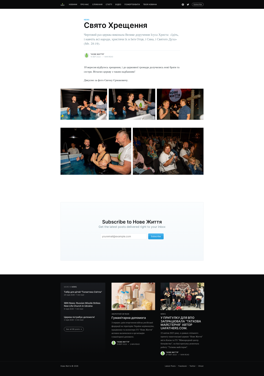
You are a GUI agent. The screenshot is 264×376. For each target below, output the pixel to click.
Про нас (84, 4)
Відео (118, 4)
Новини (73, 4)
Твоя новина (150, 4)
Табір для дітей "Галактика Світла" (83, 291)
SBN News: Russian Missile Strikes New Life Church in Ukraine (82, 304)
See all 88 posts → (74, 329)
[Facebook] (182, 4)
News (86, 20)
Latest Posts (170, 366)
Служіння (97, 4)
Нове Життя (66, 366)
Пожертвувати (132, 4)
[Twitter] (188, 4)
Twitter (192, 366)
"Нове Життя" (97, 54)
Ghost (201, 366)
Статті (109, 4)
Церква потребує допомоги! (79, 317)
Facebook (182, 366)
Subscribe (197, 4)
